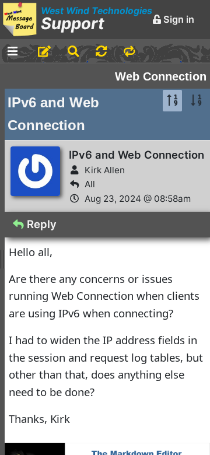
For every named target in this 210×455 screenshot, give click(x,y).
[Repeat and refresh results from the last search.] (129, 51)
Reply (40, 224)
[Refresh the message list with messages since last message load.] (101, 51)
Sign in (177, 19)
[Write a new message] (44, 51)
